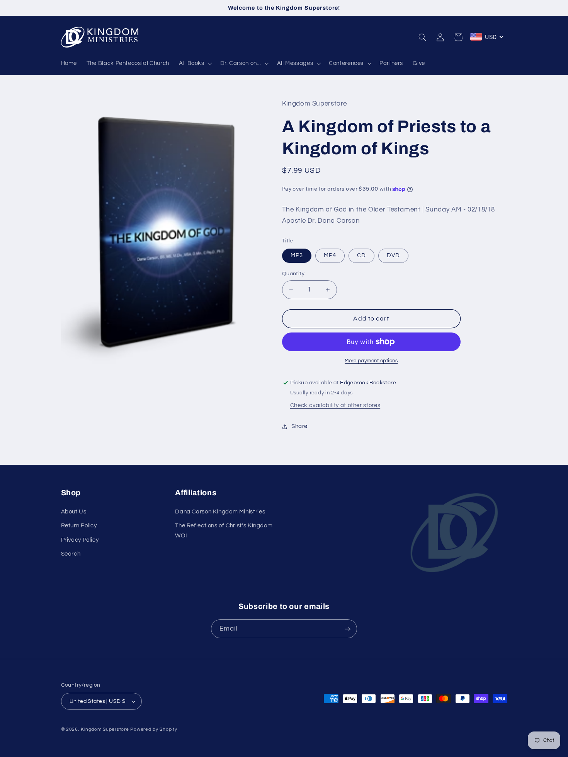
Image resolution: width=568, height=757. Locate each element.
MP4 (330, 255)
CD (361, 255)
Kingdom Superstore (105, 729)
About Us (74, 512)
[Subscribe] (348, 628)
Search (71, 554)
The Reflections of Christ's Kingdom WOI (223, 531)
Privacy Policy (80, 540)
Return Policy (79, 526)
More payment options (371, 360)
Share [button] (299, 426)
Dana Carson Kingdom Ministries (220, 512)
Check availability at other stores (335, 405)
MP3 (297, 255)
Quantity (293, 273)
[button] (194, 63)
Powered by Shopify (153, 729)
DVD (393, 255)
